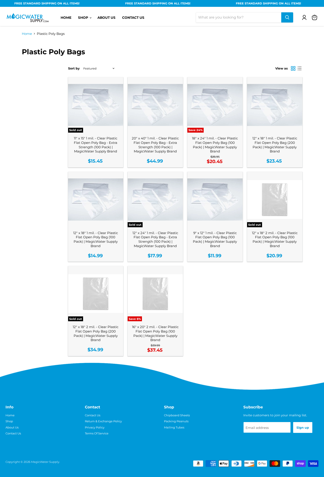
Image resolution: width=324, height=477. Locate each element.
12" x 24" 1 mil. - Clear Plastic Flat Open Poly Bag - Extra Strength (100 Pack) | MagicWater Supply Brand (155, 239)
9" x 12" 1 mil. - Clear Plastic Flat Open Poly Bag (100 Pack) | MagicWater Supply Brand (215, 239)
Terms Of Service (96, 433)
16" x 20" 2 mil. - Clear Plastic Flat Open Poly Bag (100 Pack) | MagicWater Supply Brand (155, 333)
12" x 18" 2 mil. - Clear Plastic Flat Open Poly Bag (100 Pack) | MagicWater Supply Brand (275, 239)
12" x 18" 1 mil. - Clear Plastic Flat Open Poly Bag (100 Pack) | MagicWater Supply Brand (95, 239)
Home (66, 17)
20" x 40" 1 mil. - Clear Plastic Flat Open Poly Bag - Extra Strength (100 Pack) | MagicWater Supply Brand (155, 144)
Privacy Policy (94, 427)
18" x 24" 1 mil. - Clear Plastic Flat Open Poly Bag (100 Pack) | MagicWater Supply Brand (215, 144)
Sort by (74, 68)
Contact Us (133, 17)
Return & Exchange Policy (103, 421)
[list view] (299, 69)
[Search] (287, 17)
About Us (106, 17)
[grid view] (293, 69)
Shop (83, 17)
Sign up (302, 428)
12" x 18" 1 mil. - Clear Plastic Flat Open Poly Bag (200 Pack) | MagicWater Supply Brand (274, 144)
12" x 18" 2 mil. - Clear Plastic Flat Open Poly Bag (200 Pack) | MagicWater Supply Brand (95, 333)
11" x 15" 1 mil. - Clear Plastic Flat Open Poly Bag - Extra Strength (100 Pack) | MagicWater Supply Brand (95, 144)
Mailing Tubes (174, 427)
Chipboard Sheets (177, 415)
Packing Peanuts (176, 421)
